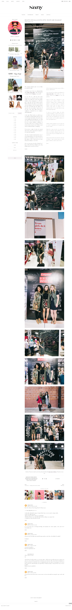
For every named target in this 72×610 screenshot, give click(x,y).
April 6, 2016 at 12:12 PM (29, 555)
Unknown (30, 505)
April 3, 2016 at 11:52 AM (31, 545)
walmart (34, 480)
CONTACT (18, 1)
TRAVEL (42, 14)
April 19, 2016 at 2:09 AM (31, 572)
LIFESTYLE (48, 14)
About (12, 1)
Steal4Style (27, 538)
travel (30, 480)
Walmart (57, 95)
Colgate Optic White (31, 92)
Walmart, (34, 93)
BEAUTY (37, 14)
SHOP (23, 1)
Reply (26, 520)
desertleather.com (28, 527)
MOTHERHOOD (30, 14)
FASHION (23, 14)
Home (3, 1)
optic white (31, 479)
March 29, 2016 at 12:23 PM (32, 506)
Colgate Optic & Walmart (52, 471)
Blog (8, 1)
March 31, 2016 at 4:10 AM (32, 534)
